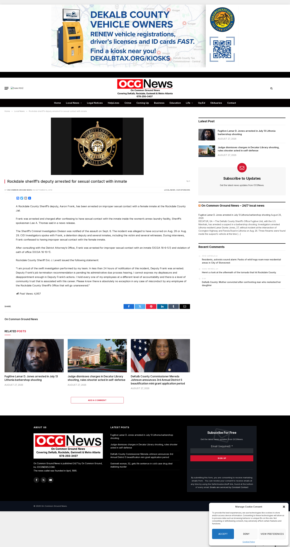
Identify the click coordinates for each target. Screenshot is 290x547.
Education (175, 102)
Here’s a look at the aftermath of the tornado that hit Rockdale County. (239, 272)
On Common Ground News (19, 190)
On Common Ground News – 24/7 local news (232, 205)
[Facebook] (8, 206)
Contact (231, 102)
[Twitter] (8, 213)
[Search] (271, 88)
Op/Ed (201, 102)
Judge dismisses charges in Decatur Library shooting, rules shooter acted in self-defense (96, 378)
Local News (72, 102)
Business (159, 102)
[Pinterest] (8, 227)
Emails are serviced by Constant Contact (229, 487)
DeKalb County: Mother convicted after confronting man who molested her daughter (241, 284)
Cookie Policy (249, 542)
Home (57, 102)
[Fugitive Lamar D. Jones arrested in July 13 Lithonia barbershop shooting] (34, 355)
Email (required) (222, 446)
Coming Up (142, 102)
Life (188, 102)
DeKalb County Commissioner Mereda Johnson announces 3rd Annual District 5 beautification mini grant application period (158, 380)
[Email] (8, 233)
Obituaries (216, 102)
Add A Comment (97, 400)
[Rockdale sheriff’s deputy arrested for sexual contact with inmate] (97, 147)
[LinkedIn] (8, 220)
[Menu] (6, 88)
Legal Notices (95, 102)
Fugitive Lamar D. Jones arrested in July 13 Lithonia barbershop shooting (31, 378)
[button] (283, 506)
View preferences (272, 533)
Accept (223, 533)
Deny (246, 533)
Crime (127, 102)
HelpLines (113, 102)
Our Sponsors (183, 190)
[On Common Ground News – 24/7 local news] (145, 88)
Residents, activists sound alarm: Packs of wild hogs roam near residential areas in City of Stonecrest (241, 261)
